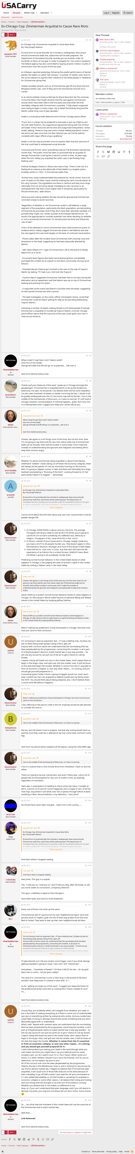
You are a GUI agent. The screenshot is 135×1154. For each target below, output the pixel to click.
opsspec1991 (8, 30)
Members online (104, 94)
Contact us (86, 1151)
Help (120, 1151)
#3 (90, 381)
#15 (89, 823)
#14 (89, 800)
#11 (89, 689)
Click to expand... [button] (56, 507)
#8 (90, 571)
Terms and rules (98, 1151)
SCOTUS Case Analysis (110, 50)
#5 (90, 456)
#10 (89, 636)
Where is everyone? (108, 68)
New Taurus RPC (107, 39)
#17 (89, 905)
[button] (36, 12)
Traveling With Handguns (109, 55)
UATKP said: (27, 932)
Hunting (103, 87)
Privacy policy (111, 1151)
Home (6, 12)
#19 (89, 1006)
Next (11, 34)
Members (44, 12)
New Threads (102, 35)
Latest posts (102, 109)
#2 (90, 355)
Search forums (17, 17)
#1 (90, 40)
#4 (90, 411)
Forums (16, 12)
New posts (5, 17)
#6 (90, 481)
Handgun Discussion (108, 47)
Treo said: (26, 871)
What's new (29, 12)
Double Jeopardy (107, 59)
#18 (89, 927)
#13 (89, 753)
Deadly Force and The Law (110, 64)
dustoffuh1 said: (29, 719)
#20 (89, 1100)
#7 (90, 523)
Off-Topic (103, 75)
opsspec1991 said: (30, 486)
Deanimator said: (29, 611)
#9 (90, 606)
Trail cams (104, 79)
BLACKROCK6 (126, 139)
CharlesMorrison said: (31, 416)
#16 (89, 865)
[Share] (86, 40)
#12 (89, 713)
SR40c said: (27, 576)
